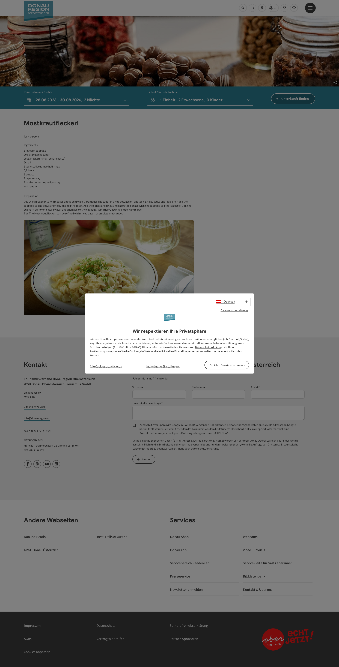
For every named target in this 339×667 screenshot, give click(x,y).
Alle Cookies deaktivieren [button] (106, 366)
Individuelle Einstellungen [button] (163, 366)
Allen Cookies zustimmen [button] (229, 365)
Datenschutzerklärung (234, 310)
